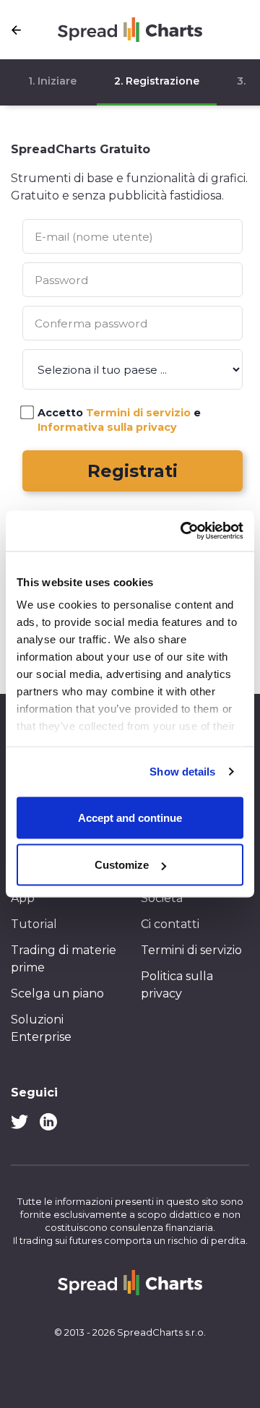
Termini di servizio (191, 950)
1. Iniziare (52, 80)
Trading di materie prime (63, 958)
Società (162, 898)
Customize (122, 865)
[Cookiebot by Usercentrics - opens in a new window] (183, 531)
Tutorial (34, 924)
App (23, 898)
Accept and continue (130, 817)
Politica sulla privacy (177, 984)
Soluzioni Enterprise (41, 1028)
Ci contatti (170, 924)
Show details (182, 771)
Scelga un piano (57, 993)
